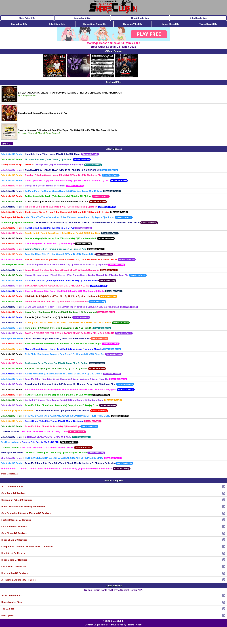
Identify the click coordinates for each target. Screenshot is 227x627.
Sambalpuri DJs (82, 18)
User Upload (7, 615)
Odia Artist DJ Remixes (13, 493)
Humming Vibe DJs (132, 24)
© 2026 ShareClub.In (113, 621)
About (139, 624)
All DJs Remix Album (12, 486)
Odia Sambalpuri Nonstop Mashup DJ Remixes (26, 513)
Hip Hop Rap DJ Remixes (14, 573)
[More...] (6, 143)
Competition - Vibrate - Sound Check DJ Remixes (27, 546)
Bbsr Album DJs (19, 24)
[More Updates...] (9, 473)
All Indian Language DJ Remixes (18, 580)
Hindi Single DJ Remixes (14, 560)
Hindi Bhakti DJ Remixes (14, 540)
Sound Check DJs (170, 24)
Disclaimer (103, 624)
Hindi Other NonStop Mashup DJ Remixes (23, 506)
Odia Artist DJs (27, 18)
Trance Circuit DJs (208, 24)
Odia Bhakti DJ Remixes (14, 526)
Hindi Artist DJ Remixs (13, 553)
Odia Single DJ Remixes (14, 533)
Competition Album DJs (94, 24)
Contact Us (91, 624)
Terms (131, 624)
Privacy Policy (118, 624)
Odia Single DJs (198, 18)
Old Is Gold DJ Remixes (13, 566)
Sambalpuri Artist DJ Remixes (16, 500)
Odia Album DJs (57, 24)
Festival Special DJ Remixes (16, 520)
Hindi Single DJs (140, 18)
